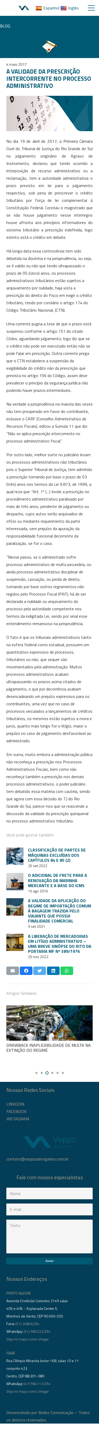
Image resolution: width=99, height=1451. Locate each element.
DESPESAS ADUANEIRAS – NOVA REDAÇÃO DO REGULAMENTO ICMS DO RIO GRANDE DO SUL (49, 1050)
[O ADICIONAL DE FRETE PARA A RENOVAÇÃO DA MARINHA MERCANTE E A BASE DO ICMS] (14, 881)
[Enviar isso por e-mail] (12, 971)
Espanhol (51, 8)
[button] (36, 1073)
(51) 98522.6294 (36, 1331)
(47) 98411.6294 (36, 1383)
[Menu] (91, 8)
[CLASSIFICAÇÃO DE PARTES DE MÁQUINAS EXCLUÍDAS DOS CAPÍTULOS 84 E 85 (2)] (14, 856)
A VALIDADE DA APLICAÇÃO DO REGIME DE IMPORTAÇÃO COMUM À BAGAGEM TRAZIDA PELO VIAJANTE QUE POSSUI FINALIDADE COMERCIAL (59, 910)
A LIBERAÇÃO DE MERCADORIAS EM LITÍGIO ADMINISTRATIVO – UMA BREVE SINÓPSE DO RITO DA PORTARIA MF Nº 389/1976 (59, 944)
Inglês (73, 8)
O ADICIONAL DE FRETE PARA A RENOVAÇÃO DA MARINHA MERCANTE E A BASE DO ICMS (57, 880)
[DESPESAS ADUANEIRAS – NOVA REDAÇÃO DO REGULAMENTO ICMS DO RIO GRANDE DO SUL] (50, 1023)
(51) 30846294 (27, 1323)
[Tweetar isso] (39, 971)
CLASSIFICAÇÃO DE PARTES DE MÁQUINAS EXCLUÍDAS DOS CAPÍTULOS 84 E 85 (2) (57, 855)
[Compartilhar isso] (26, 971)
